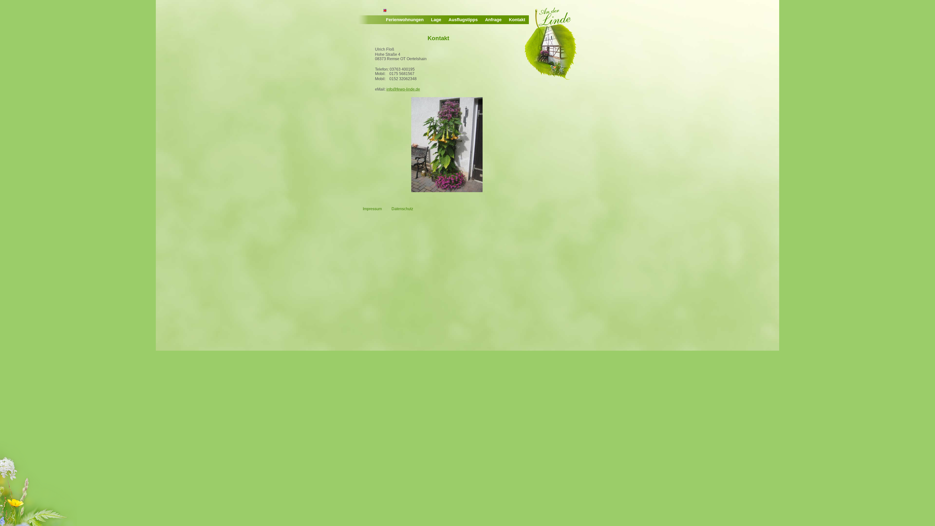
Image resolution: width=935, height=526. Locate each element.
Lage (436, 19)
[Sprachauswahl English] (385, 10)
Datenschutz (402, 209)
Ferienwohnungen (405, 19)
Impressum (372, 209)
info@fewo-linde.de (403, 89)
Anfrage (493, 19)
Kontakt (517, 19)
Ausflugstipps (463, 19)
